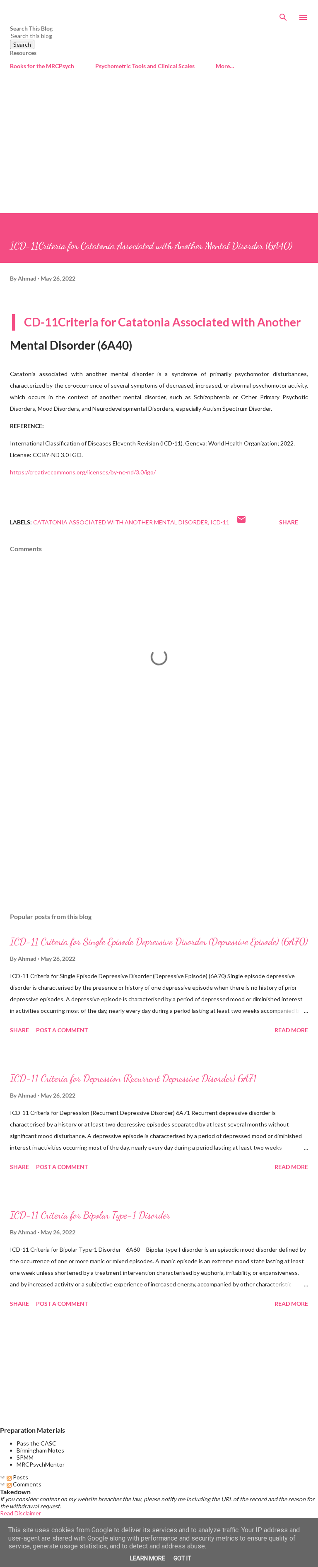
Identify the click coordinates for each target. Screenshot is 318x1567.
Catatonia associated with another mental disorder (120, 522)
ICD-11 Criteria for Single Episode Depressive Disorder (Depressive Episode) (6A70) (159, 942)
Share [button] (288, 522)
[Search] (283, 15)
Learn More (147, 1558)
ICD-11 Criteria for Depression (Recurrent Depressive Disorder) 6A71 (133, 1078)
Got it (182, 1558)
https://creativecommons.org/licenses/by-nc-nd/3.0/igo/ (83, 472)
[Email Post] (241, 522)
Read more (291, 1030)
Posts (20, 1477)
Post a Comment (62, 1030)
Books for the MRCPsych (42, 65)
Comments (26, 1484)
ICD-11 (219, 522)
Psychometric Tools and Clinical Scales (145, 65)
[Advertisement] (159, 151)
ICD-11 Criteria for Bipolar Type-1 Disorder (90, 1215)
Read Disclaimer (20, 1513)
